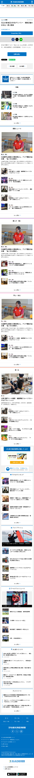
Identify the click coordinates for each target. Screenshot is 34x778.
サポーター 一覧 (17, 462)
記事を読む (17, 54)
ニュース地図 (4, 19)
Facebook (12, 731)
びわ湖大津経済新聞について (8, 737)
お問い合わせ (5, 744)
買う (19, 5)
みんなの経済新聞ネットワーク (17, 761)
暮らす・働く (24, 5)
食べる (8, 5)
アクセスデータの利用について (9, 741)
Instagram (21, 731)
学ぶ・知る (31, 5)
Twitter (17, 731)
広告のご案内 (5, 746)
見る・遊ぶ (13, 5)
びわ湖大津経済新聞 (17, 2)
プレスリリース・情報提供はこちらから (10, 739)
